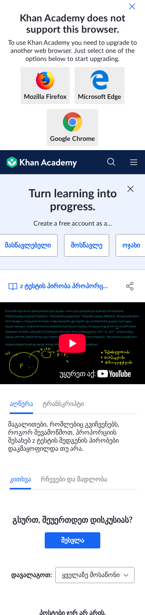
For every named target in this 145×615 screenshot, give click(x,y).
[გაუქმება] (132, 6)
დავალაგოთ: (31, 575)
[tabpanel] (72, 433)
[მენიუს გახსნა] (134, 162)
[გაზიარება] (130, 286)
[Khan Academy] (38, 162)
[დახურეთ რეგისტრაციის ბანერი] (130, 189)
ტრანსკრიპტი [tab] (63, 404)
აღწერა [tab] (21, 404)
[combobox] (95, 575)
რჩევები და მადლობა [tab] (74, 479)
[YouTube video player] (72, 343)
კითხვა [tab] (20, 479)
